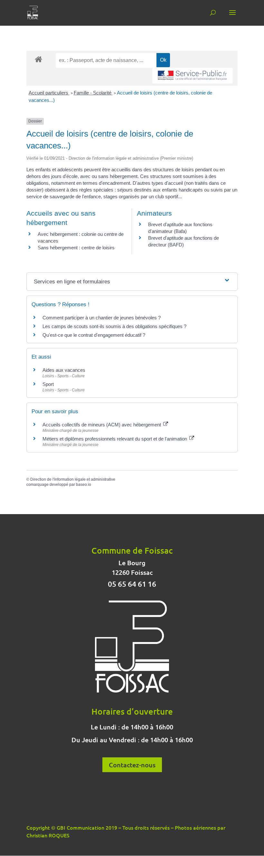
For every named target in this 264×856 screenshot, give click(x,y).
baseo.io (83, 484)
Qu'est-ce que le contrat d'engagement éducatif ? (93, 335)
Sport (48, 384)
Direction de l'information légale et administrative (72, 479)
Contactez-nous (132, 765)
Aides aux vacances (63, 370)
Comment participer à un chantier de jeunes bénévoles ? (101, 317)
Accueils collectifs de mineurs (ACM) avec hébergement (102, 424)
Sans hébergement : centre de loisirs (76, 247)
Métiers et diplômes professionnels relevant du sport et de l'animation (115, 438)
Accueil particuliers (49, 92)
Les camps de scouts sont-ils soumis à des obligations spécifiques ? (114, 326)
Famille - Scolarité (93, 92)
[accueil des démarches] (38, 59)
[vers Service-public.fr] (192, 76)
